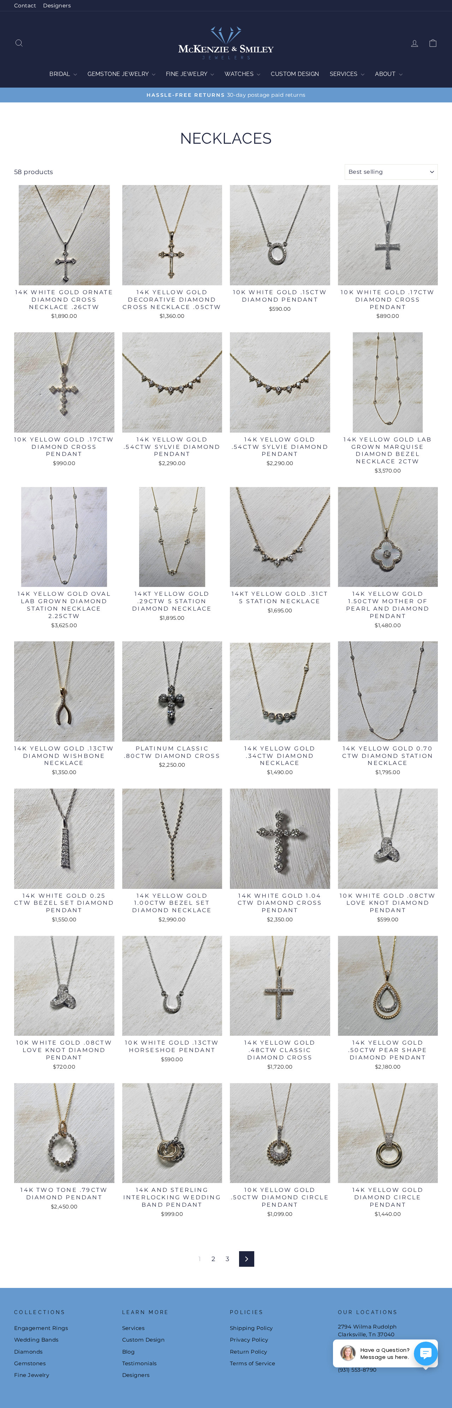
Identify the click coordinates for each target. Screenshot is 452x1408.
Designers (57, 5)
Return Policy (248, 1351)
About (386, 74)
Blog (128, 1351)
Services (344, 74)
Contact (25, 5)
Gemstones (30, 1363)
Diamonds (28, 1351)
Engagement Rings (41, 1328)
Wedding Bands (36, 1339)
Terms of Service (252, 1363)
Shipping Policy (251, 1328)
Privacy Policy (249, 1339)
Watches (240, 74)
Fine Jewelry (187, 74)
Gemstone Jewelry (119, 74)
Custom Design (295, 74)
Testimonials (139, 1363)
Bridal (60, 74)
